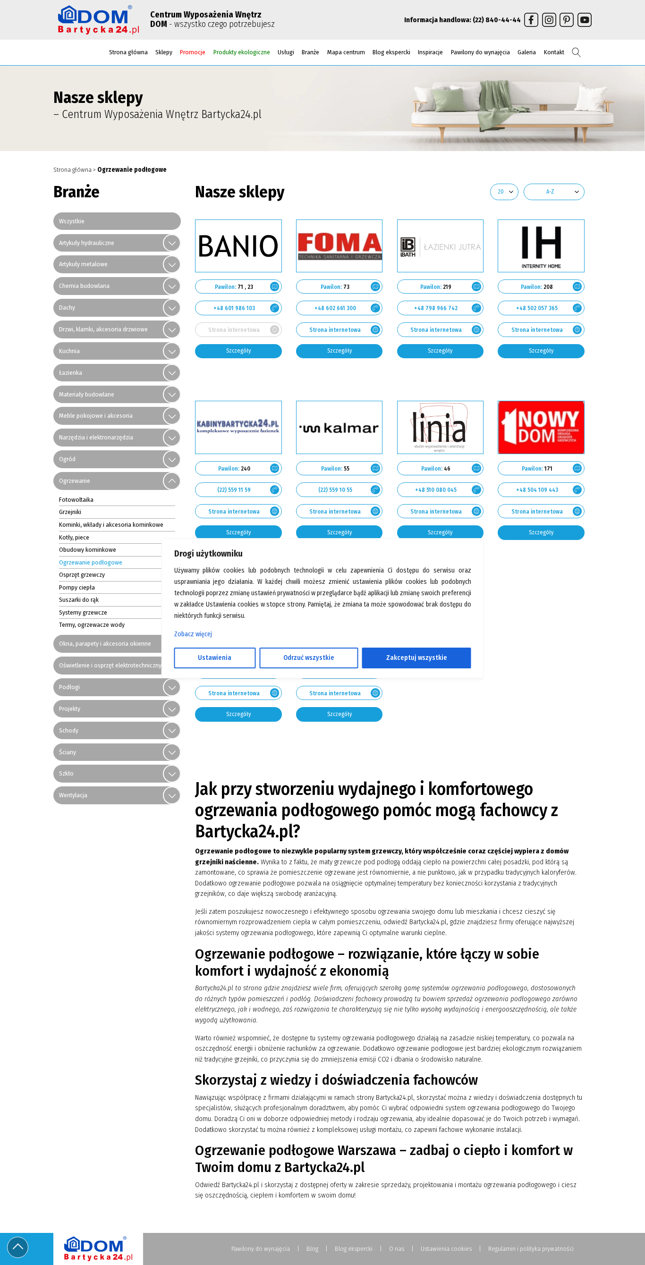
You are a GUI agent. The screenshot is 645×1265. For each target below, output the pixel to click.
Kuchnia (69, 351)
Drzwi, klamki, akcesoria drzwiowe (103, 329)
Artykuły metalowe (83, 264)
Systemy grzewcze (83, 612)
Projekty (69, 709)
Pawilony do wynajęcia (480, 52)
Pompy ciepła (77, 587)
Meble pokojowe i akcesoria (96, 416)
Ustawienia (214, 658)
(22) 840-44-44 (497, 20)
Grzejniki (70, 512)
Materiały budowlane (86, 394)
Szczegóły (238, 350)
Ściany (67, 752)
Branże (310, 52)
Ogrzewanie (74, 481)
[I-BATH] (440, 245)
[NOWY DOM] (541, 427)
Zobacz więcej (193, 634)
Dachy (67, 308)
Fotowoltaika (76, 500)
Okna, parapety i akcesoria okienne (105, 644)
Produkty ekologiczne (241, 52)
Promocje (192, 52)
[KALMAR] (339, 427)
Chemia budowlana (84, 286)
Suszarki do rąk (79, 600)
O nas (396, 1249)
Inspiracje (430, 52)
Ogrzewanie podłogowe (90, 562)
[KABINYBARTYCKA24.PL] (238, 427)
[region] (322, 632)
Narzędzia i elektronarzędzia (96, 437)
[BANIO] (238, 245)
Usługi (286, 52)
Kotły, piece (74, 537)
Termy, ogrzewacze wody (92, 625)
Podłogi (69, 687)
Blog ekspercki (391, 52)
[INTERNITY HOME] (541, 245)
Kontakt (554, 52)
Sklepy (163, 52)
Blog (312, 1249)
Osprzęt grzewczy (82, 575)
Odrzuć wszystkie (308, 658)
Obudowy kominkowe (87, 550)
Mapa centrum (346, 52)
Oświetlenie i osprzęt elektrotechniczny (110, 665)
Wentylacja (73, 795)
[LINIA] (440, 427)
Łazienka (70, 373)
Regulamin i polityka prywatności (531, 1249)
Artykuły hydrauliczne (86, 243)
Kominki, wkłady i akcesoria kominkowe (111, 525)
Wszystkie (72, 221)
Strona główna (128, 52)
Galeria (527, 52)
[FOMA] (339, 245)
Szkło (66, 773)
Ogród (67, 459)
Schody (68, 730)
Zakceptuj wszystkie (416, 658)
